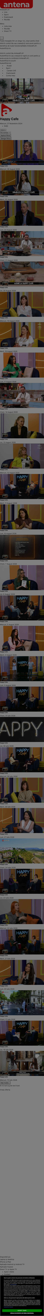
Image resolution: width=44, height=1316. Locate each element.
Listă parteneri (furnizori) (8, 1307)
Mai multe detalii (13, 1284)
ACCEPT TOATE (22, 1310)
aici (28, 1291)
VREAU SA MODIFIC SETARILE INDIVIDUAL (22, 1313)
